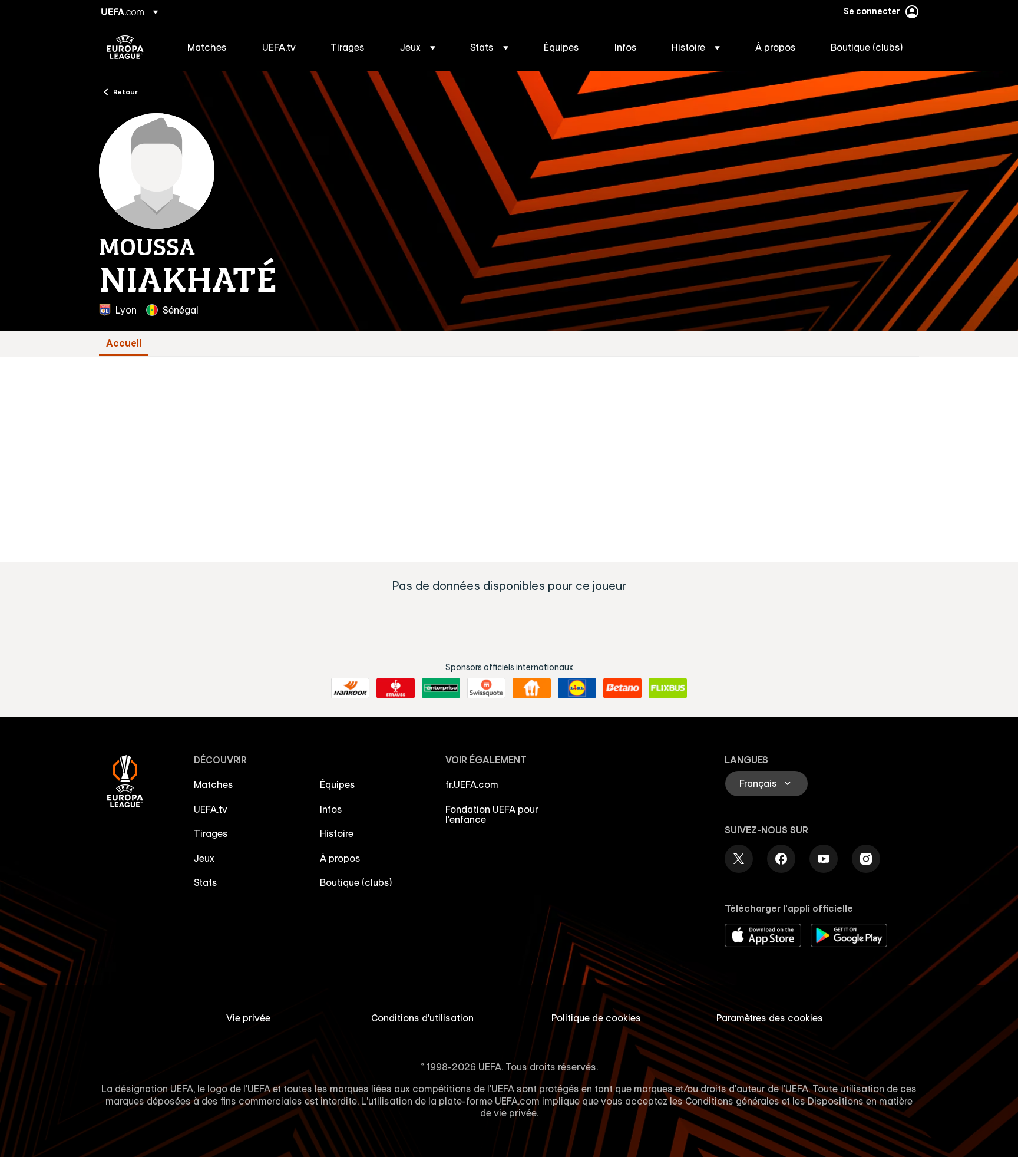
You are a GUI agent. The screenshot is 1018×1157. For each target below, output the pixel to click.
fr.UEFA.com (471, 784)
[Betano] (622, 688)
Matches (213, 784)
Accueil (123, 343)
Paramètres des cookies (769, 1018)
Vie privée (248, 1018)
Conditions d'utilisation (422, 1018)
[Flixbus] (668, 688)
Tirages (211, 833)
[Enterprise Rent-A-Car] (441, 688)
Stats (205, 882)
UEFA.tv (210, 809)
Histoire (336, 833)
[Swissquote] (486, 688)
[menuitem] (210, 47)
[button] (417, 47)
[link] (207, 47)
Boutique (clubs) (356, 882)
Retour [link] (125, 91)
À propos (340, 858)
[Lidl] (577, 688)
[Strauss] (395, 688)
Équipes (337, 784)
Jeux (204, 858)
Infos (331, 809)
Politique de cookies (596, 1018)
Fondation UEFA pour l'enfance (491, 814)
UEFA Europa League (125, 47)
